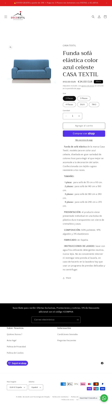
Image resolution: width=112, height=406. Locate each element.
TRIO (94, 104)
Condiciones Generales (67, 334)
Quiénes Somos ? (14, 334)
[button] (6, 17)
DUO (82, 104)
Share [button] (68, 278)
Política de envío (68, 400)
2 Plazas (69, 98)
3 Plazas (84, 98)
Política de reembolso (60, 397)
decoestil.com (28, 397)
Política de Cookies (15, 353)
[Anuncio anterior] (5, 3)
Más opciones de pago (84, 140)
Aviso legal (11, 340)
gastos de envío (88, 86)
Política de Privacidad (16, 347)
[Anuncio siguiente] (107, 3)
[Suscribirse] (77, 320)
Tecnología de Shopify (41, 397)
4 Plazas (69, 104)
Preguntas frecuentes (66, 340)
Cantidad (66, 111)
